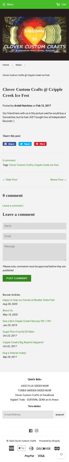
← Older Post (10, 179)
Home (6, 65)
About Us (8, 310)
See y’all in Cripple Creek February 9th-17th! (27, 321)
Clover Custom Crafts (21, 165)
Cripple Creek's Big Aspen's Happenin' (23, 342)
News (19, 65)
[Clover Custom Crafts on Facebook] (31, 431)
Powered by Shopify (49, 441)
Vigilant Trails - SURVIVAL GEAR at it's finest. (34, 399)
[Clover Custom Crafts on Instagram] (36, 431)
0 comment (9, 160)
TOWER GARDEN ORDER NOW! (34, 390)
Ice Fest (54, 165)
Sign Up (60, 414)
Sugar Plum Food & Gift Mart (18, 331)
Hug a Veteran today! (14, 353)
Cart (63, 4)
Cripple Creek (41, 165)
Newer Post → (58, 179)
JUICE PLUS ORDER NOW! (35, 385)
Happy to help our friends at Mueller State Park (29, 300)
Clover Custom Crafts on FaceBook (34, 395)
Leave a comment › (13, 205)
